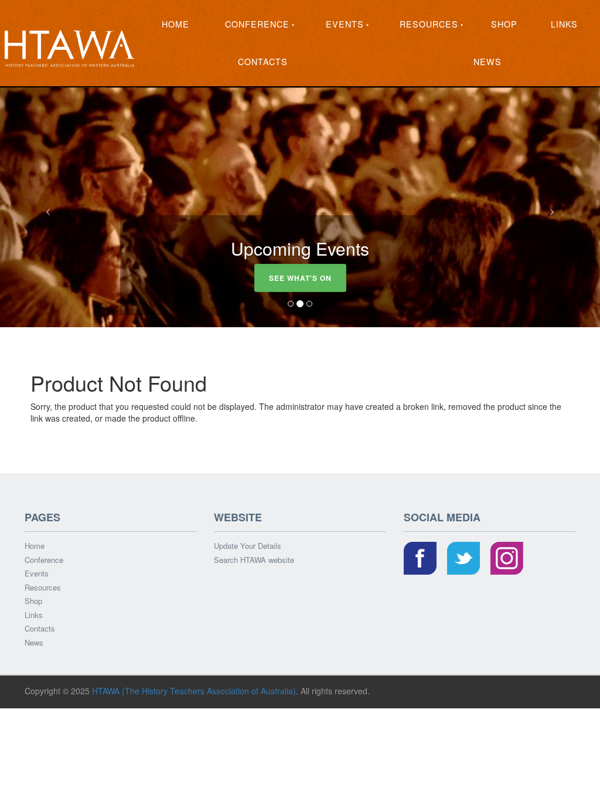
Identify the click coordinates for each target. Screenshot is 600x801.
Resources (429, 24)
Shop (504, 24)
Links (564, 24)
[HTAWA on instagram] (506, 559)
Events (345, 24)
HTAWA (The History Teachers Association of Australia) (194, 691)
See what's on (300, 278)
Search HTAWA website (254, 559)
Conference (257, 24)
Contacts (263, 61)
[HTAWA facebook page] (420, 559)
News (487, 61)
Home (175, 24)
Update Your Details (247, 546)
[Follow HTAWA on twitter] (463, 559)
